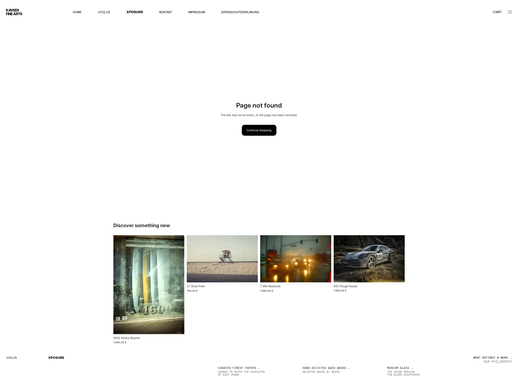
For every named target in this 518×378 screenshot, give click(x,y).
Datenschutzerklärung (240, 12)
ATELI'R (104, 12)
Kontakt (165, 12)
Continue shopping (259, 130)
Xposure (56, 358)
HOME (77, 12)
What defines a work (490, 357)
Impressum (196, 12)
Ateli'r (11, 358)
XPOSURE (134, 12)
